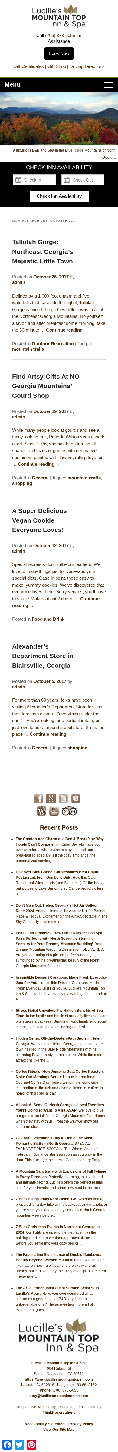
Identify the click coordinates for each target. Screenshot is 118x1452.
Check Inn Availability (59, 196)
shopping (22, 483)
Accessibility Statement (45, 1424)
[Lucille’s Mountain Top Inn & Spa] (59, 26)
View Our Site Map (58, 1429)
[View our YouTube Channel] (54, 811)
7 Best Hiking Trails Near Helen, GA (46, 1199)
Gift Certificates (28, 66)
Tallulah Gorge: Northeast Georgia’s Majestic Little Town (42, 251)
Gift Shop (57, 66)
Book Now (59, 53)
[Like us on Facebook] (38, 798)
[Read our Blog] (41, 811)
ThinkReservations (59, 1412)
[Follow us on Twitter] (63, 798)
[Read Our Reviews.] (51, 798)
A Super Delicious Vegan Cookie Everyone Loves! (39, 520)
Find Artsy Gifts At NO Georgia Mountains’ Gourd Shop (45, 386)
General (40, 477)
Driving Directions (87, 66)
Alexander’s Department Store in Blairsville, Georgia (43, 656)
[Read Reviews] (69, 811)
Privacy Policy (80, 1424)
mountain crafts (84, 477)
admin (18, 282)
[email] (75, 798)
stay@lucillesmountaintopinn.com (59, 1396)
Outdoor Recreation (53, 343)
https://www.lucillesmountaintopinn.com (59, 1379)
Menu (12, 84)
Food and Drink (48, 619)
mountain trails (28, 349)
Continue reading (67, 329)
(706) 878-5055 (60, 35)
